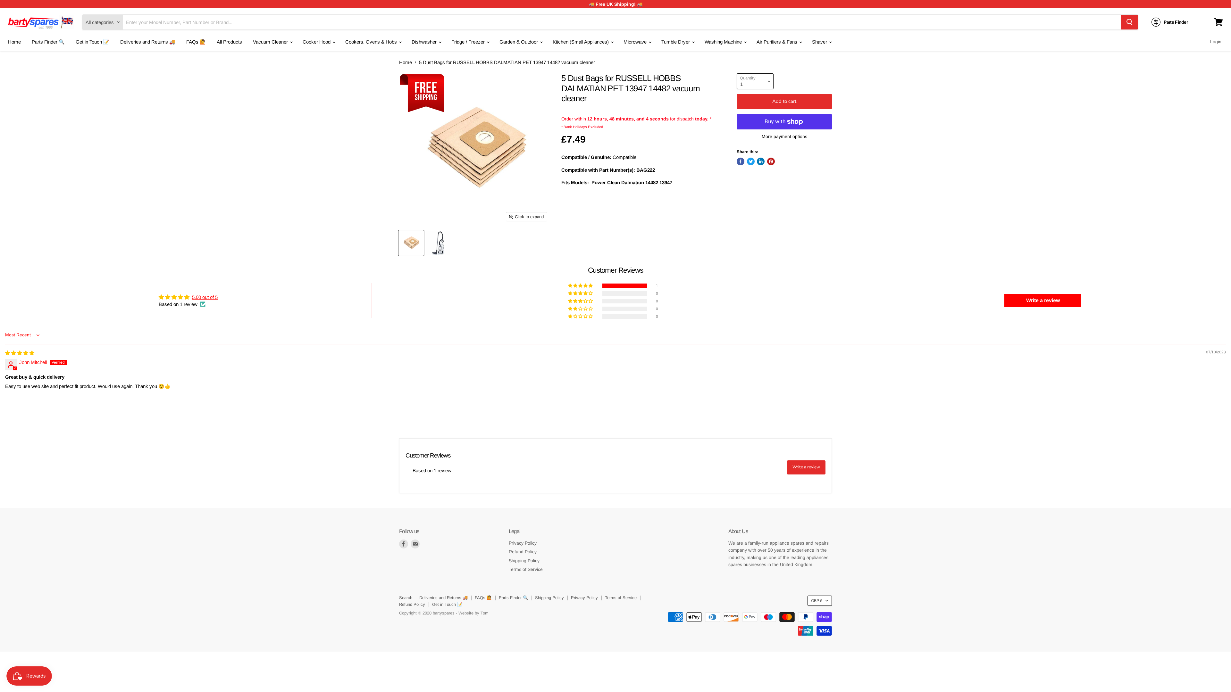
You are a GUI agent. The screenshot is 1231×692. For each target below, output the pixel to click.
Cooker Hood (317, 42)
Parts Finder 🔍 (48, 42)
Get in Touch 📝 (92, 42)
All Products (229, 42)
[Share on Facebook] (740, 161)
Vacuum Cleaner (271, 42)
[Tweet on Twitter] (751, 161)
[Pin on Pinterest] (771, 161)
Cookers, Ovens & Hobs (371, 42)
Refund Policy (523, 551)
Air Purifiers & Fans (778, 42)
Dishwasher (425, 42)
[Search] (1129, 22)
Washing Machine (724, 42)
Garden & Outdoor (519, 42)
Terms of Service (526, 569)
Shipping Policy (524, 560)
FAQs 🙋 (196, 42)
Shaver (820, 42)
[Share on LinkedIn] (761, 161)
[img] (19, 353)
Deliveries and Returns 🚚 (147, 42)
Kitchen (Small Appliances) (581, 42)
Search (405, 597)
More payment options (784, 136)
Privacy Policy (523, 543)
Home (14, 42)
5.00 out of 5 (205, 297)
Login (1215, 41)
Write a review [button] (1043, 300)
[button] (581, 286)
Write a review (806, 467)
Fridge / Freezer (468, 42)
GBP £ (816, 600)
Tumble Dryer (676, 42)
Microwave (636, 42)
